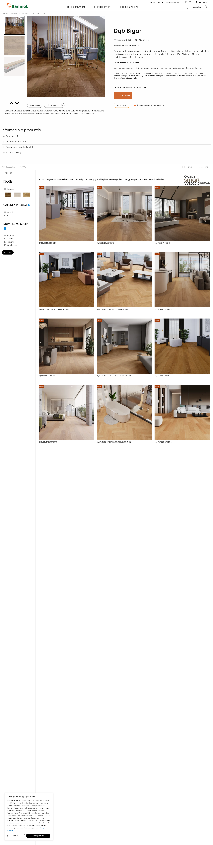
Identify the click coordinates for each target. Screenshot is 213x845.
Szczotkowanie (12, 245)
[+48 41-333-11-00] (163, 2)
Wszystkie (10, 189)
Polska (204, 2)
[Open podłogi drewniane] (87, 7)
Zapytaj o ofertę (34, 105)
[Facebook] (156, 2)
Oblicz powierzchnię (54, 105)
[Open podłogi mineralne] (140, 7)
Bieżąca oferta (123, 95)
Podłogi (9, 173)
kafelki (189, 167)
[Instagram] (154, 2)
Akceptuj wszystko (38, 836)
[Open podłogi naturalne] (113, 7)
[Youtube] (151, 2)
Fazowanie (10, 242)
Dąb (8, 215)
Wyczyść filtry (7, 252)
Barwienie (10, 239)
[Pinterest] (159, 2)
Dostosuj (16, 836)
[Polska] (200, 2)
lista (206, 167)
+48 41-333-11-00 (171, 2)
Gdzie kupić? (121, 105)
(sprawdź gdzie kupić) (129, 78)
